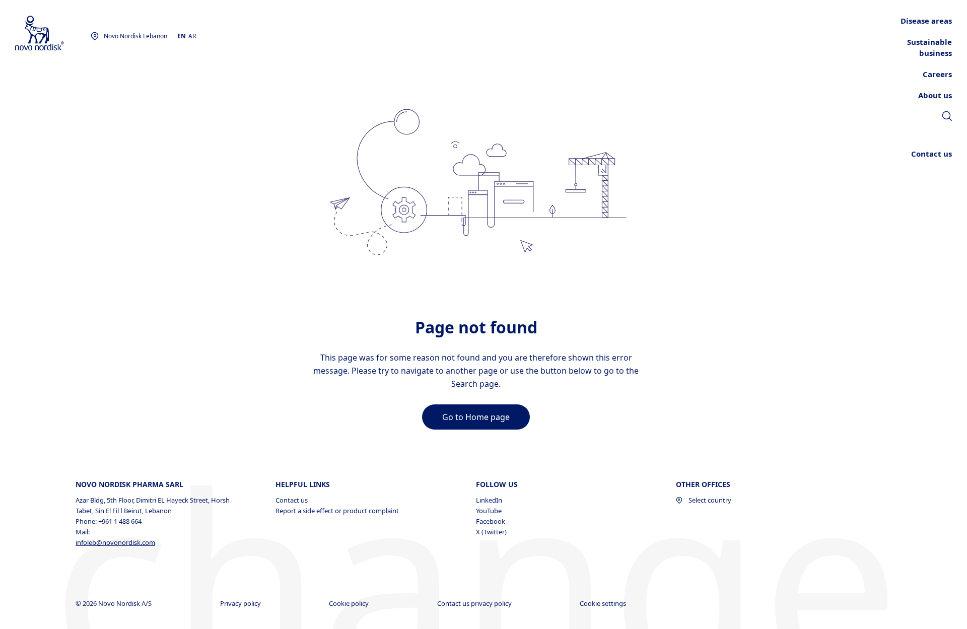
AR (192, 36)
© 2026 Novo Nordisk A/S (114, 603)
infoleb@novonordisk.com (115, 542)
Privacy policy (241, 603)
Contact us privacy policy (475, 603)
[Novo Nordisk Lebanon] (53, 33)
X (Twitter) (491, 531)
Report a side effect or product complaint (337, 510)
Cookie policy (349, 603)
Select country (709, 500)
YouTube (489, 510)
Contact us (291, 500)
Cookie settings (604, 603)
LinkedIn (489, 500)
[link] (947, 117)
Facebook (490, 521)
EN (181, 36)
